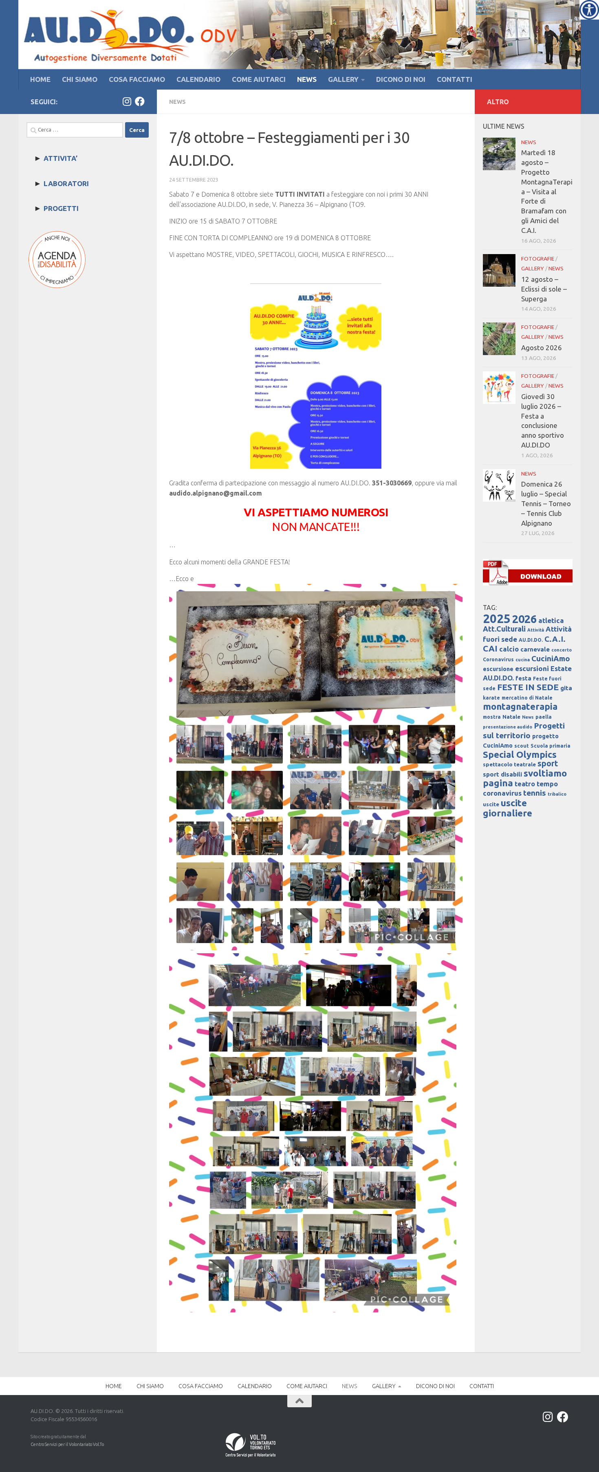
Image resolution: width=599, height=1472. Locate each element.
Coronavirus (498, 659)
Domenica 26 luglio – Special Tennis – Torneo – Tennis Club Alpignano (546, 503)
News (528, 717)
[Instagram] (127, 101)
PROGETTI (61, 208)
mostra (492, 717)
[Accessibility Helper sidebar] (589, 10)
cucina (522, 659)
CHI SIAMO (79, 79)
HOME (40, 79)
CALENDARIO (198, 79)
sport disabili (502, 774)
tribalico (557, 794)
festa (523, 678)
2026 (524, 619)
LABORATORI (66, 183)
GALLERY (343, 79)
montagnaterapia (520, 706)
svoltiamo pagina (525, 778)
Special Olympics (520, 754)
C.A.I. (555, 638)
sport (547, 763)
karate (491, 697)
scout (521, 745)
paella (543, 717)
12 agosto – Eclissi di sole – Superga (544, 289)
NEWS (307, 79)
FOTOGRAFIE (537, 258)
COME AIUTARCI (259, 79)
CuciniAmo (550, 658)
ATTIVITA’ (60, 158)
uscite (491, 804)
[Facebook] (140, 101)
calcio (509, 649)
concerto (561, 649)
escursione (498, 669)
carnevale (535, 649)
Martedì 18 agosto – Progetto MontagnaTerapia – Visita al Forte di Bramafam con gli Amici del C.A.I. (547, 191)
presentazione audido (507, 726)
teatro (525, 784)
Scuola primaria (550, 745)
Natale (511, 717)
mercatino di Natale (527, 697)
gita (566, 687)
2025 (497, 618)
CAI (490, 648)
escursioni (532, 668)
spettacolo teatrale (509, 764)
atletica (551, 620)
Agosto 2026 (541, 347)
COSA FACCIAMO (137, 79)
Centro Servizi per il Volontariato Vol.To (67, 1444)
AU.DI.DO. (531, 640)
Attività (535, 629)
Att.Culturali (504, 629)
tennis (534, 792)
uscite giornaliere (507, 808)
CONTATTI (454, 79)
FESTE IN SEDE (528, 687)
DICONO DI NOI (400, 79)
